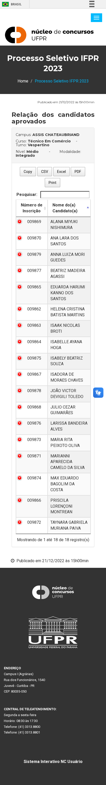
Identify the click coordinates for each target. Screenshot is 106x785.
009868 (34, 407)
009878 (34, 390)
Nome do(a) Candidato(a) (64, 208)
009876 (34, 423)
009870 (34, 238)
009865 (34, 287)
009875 (34, 358)
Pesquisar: (27, 194)
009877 (34, 270)
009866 (34, 500)
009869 (34, 221)
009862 (34, 309)
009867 (34, 374)
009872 (34, 522)
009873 (34, 439)
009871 (34, 456)
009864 (34, 341)
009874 (34, 478)
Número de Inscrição (31, 208)
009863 (34, 325)
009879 (34, 254)
